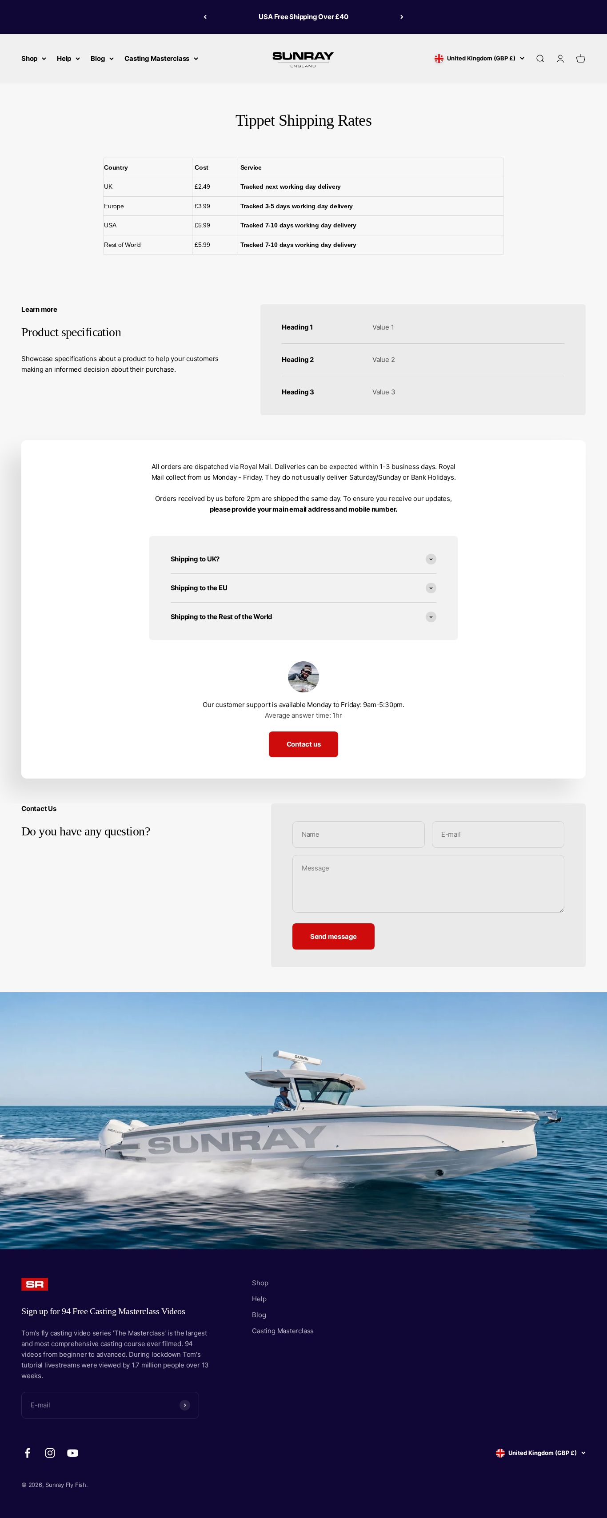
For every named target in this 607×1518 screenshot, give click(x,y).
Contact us (304, 744)
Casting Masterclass (156, 58)
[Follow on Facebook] (27, 1453)
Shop (29, 58)
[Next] (401, 17)
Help (64, 58)
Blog (98, 58)
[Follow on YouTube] (73, 1453)
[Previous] (205, 17)
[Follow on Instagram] (50, 1453)
